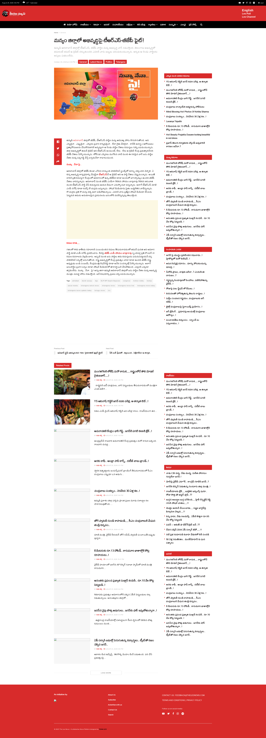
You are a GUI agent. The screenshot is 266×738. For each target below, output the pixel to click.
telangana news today (146, 285)
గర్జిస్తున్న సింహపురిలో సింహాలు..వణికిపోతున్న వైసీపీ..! (186, 282)
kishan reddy (138, 280)
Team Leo (103, 729)
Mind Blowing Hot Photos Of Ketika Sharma (187, 111)
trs (109, 290)
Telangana (120, 62)
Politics (109, 62)
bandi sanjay (87, 280)
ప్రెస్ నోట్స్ (192, 24)
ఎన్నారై (183, 24)
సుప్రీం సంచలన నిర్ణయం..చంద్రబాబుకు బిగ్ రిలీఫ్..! (185, 300)
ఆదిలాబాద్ (78, 140)
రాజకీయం (84, 24)
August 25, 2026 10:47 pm (114, 559)
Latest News (96, 62)
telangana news (108, 285)
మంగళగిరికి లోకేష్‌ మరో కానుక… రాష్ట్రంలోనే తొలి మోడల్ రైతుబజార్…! (124, 373)
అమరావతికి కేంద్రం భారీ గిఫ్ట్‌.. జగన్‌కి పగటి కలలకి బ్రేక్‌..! (123, 431)
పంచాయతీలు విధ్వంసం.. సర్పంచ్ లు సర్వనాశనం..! (182, 322)
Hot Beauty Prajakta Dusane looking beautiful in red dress (188, 136)
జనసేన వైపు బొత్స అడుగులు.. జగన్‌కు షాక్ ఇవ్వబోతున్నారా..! (125, 610)
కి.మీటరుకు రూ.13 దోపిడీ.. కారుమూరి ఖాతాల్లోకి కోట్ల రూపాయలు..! (121, 553)
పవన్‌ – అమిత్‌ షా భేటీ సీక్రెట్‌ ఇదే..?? (183, 524)
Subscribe (112, 699)
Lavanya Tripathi (174, 121)
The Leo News (64, 729)
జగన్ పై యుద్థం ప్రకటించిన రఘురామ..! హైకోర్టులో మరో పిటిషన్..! (184, 257)
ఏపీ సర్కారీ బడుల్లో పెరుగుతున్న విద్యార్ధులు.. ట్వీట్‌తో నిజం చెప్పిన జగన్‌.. (124, 642)
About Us (111, 694)
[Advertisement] (135, 13)
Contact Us (112, 709)
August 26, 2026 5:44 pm (114, 495)
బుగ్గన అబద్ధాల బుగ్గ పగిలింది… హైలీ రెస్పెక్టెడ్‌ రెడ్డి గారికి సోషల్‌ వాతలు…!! (188, 501)
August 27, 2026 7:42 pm (114, 435)
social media (73, 285)
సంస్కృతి (172, 24)
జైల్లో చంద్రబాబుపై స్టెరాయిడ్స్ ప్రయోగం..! (184, 306)
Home (56, 32)
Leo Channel (248, 17)
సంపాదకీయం (118, 24)
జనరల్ (106, 24)
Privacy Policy (194, 700)
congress (126, 280)
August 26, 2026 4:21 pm (114, 529)
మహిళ (163, 24)
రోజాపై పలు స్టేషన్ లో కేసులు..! (180, 288)
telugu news (100, 290)
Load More (106, 672)
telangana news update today (79, 290)
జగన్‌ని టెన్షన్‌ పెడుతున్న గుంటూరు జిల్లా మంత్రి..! (188, 486)
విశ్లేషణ (129, 24)
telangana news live (126, 285)
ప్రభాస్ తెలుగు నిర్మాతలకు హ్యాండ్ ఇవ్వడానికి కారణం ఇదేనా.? (185, 144)
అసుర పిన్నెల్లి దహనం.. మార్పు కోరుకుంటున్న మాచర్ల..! (186, 265)
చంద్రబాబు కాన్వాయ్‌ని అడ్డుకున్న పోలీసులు (185, 106)
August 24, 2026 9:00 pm (114, 648)
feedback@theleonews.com (190, 695)
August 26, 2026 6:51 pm (114, 465)
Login (262, 2)
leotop (149, 280)
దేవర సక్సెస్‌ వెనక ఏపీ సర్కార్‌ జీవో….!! (184, 529)
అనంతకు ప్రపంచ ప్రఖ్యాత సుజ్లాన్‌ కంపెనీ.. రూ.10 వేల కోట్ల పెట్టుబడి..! (124, 583)
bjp (96, 280)
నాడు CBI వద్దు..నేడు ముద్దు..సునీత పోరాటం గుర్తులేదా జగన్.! (186, 475)
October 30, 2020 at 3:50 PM (64, 62)
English (247, 10)
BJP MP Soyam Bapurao (110, 280)
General (63, 32)
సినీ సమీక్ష (141, 24)
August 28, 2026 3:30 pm (114, 405)
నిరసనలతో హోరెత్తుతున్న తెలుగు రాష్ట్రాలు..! (185, 293)
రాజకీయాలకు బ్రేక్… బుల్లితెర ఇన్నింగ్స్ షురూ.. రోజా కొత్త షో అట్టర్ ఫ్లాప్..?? (186, 493)
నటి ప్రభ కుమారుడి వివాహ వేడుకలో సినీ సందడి (187, 534)
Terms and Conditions (174, 700)
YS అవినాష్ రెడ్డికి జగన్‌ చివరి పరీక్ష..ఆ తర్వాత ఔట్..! (121, 401)
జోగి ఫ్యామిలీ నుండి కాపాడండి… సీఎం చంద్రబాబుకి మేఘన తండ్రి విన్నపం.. (124, 523)
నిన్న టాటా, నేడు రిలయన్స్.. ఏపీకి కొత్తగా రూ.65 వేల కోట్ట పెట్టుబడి (187, 518)
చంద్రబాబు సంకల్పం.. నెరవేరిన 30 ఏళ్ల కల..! (117, 491)
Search (110, 714)
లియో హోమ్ (72, 24)
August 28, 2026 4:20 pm (114, 380)
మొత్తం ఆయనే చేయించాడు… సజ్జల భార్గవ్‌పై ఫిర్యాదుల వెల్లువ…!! (186, 510)
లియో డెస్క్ (99, 380)
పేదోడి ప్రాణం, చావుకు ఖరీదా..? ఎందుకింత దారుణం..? (185, 273)
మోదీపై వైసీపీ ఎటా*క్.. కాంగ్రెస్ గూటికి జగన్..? (187, 481)
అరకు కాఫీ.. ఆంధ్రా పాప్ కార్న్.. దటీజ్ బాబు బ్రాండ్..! (121, 461)
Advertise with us (115, 704)
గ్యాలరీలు (151, 24)
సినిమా (96, 24)
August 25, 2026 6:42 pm (114, 589)
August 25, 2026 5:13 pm (114, 614)
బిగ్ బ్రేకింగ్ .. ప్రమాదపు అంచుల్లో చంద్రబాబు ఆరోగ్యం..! (185, 313)
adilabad (75, 280)
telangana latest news (90, 285)
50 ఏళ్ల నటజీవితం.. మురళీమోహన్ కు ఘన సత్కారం (185, 541)
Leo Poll (246, 13)
